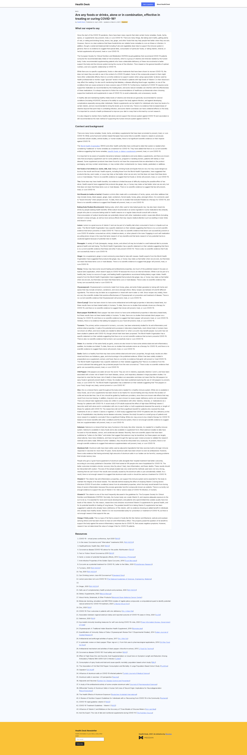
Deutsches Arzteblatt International (124, 694)
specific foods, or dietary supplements (122, 151)
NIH (89, 607)
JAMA (118, 659)
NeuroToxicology (86, 691)
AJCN (158, 615)
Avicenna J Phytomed (127, 557)
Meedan (168, 734)
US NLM (90, 670)
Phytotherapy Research (143, 564)
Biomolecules (137, 628)
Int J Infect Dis (127, 611)
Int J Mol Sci (123, 639)
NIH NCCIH (129, 542)
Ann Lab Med (151, 709)
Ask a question (148, 4)
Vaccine (115, 677)
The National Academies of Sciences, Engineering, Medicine (129, 579)
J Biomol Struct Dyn (121, 604)
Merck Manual (105, 594)
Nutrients (164, 698)
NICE (108, 702)
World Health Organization (90, 146)
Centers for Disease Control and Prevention (114, 681)
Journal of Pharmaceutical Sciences (143, 684)
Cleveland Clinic (118, 575)
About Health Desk (163, 4)
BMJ (153, 662)
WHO (118, 539)
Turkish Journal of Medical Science (136, 673)
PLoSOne (164, 666)
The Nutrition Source (144, 713)
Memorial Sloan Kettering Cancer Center (127, 597)
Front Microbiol (130, 561)
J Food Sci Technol (146, 649)
